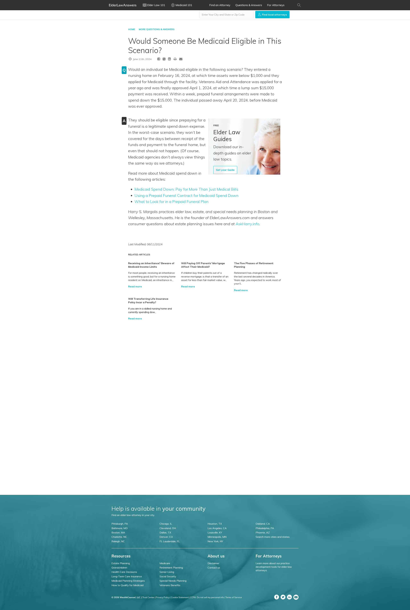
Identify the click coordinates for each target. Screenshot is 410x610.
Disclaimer (213, 563)
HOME (131, 29)
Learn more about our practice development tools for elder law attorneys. (274, 567)
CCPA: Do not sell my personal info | (207, 597)
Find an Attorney (219, 5)
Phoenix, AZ (263, 532)
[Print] (175, 59)
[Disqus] (205, 360)
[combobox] (226, 14)
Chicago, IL (166, 523)
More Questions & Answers (156, 29)
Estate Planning (120, 563)
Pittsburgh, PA (119, 523)
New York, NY (215, 541)
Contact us (214, 567)
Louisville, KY (215, 532)
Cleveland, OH (168, 528)
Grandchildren (119, 567)
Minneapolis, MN (217, 536)
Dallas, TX (165, 532)
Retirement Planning (171, 567)
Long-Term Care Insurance (126, 576)
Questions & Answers (248, 5)
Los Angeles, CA (217, 528)
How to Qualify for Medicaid (127, 585)
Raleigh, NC (118, 541)
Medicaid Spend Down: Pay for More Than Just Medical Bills (186, 189)
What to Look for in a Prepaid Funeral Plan (172, 201)
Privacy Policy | (163, 597)
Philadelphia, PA (265, 528)
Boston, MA (118, 532)
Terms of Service (234, 597)
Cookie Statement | (180, 597)
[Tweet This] (164, 60)
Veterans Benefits (170, 585)
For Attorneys (275, 5)
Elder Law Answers (122, 5)
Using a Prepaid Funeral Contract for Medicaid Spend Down (186, 195)
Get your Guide (225, 169)
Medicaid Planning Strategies (128, 580)
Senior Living (167, 571)
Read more (135, 286)
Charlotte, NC (119, 536)
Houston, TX (215, 523)
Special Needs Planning (173, 580)
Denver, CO (166, 536)
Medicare (165, 563)
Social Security (168, 576)
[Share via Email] (181, 59)
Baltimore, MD (119, 528)
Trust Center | (149, 597)
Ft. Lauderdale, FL (170, 541)
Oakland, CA (263, 523)
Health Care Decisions (124, 571)
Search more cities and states (273, 536)
